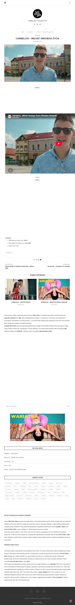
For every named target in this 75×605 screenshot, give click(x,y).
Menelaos (56, 492)
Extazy (43, 486)
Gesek (65, 486)
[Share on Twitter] (38, 260)
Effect (36, 486)
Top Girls (28, 498)
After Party (8, 483)
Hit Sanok (8, 489)
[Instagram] (40, 24)
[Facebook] (34, 24)
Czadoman (22, 486)
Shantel (60, 495)
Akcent (17, 483)
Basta (44, 483)
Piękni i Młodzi (9, 495)
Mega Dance (41, 492)
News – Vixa (7, 465)
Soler (7, 498)
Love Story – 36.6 (9, 461)
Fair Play (51, 486)
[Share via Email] (40, 260)
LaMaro (50, 489)
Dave (30, 486)
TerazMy (20, 498)
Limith (58, 489)
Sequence (51, 495)
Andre (24, 483)
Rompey (44, 495)
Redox (36, 495)
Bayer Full (59, 483)
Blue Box (8, 486)
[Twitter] (37, 24)
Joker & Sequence (33, 489)
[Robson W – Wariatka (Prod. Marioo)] (54, 289)
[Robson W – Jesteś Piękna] (21, 289)
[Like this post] (34, 260)
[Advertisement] (37, 100)
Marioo (24, 492)
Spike (13, 498)
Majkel (17, 492)
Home (22, 32)
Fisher (58, 486)
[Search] (70, 2)
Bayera (51, 483)
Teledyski (30, 32)
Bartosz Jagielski (34, 483)
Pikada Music (15, 245)
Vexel (36, 498)
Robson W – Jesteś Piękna (21, 302)
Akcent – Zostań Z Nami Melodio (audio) (15, 469)
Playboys (19, 495)
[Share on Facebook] (36, 260)
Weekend (43, 498)
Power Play (28, 495)
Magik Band (8, 492)
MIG (63, 492)
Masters (32, 492)
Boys (15, 486)
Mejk (49, 492)
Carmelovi (9, 252)
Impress (16, 489)
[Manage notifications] (70, 601)
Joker (23, 489)
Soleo (67, 495)
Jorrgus (43, 489)
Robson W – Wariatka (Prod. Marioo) (54, 302)
